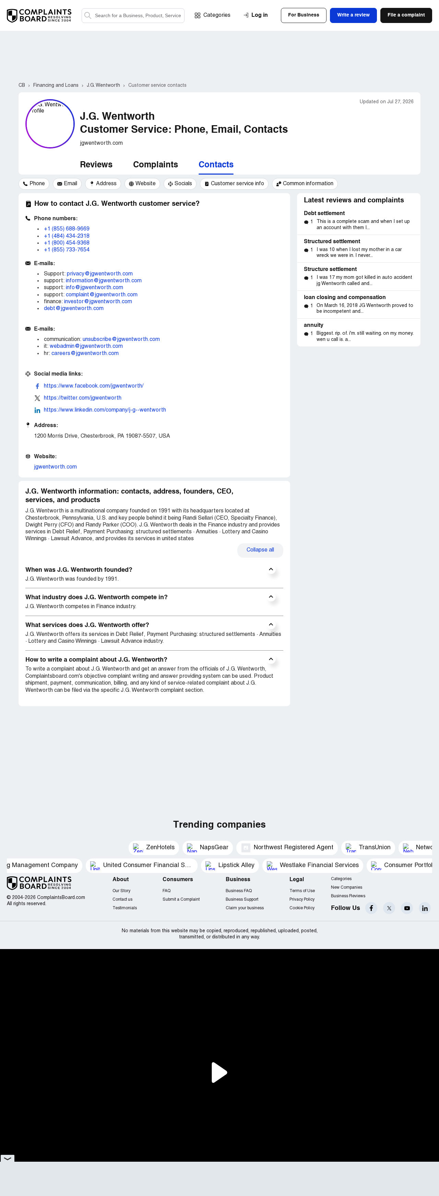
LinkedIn (425, 908)
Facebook (371, 908)
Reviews (96, 165)
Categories (216, 15)
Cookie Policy (302, 908)
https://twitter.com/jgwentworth (82, 398)
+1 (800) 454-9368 (67, 243)
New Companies (346, 887)
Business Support (242, 899)
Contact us (122, 899)
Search (88, 15)
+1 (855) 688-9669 (67, 229)
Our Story (121, 891)
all (260, 550)
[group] (34, 184)
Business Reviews (348, 896)
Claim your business (245, 908)
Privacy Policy (302, 899)
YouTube (407, 908)
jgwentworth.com (55, 467)
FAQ (166, 891)
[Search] (133, 15)
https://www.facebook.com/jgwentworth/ (93, 386)
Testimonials (124, 908)
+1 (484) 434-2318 (67, 236)
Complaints (155, 165)
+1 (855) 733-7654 (67, 250)
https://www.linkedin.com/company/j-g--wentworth (105, 410)
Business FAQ (239, 891)
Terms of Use (302, 891)
